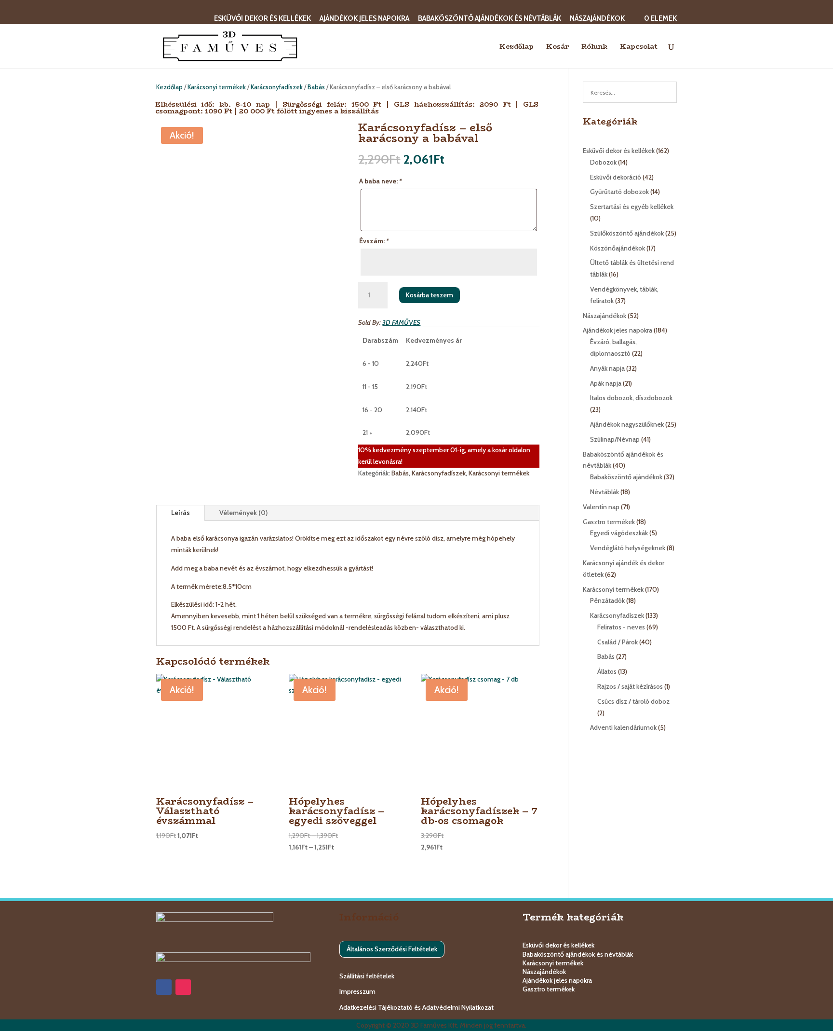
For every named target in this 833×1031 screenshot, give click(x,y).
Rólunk (594, 47)
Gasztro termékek (549, 989)
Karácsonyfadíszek (277, 87)
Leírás (180, 512)
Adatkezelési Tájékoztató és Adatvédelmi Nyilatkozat (416, 1007)
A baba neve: (380, 181)
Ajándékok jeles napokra (364, 19)
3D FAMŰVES (401, 322)
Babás (316, 87)
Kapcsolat (639, 47)
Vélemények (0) (243, 512)
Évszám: (374, 241)
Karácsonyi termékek (217, 87)
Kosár (557, 47)
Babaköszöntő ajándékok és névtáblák (489, 19)
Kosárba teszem (429, 295)
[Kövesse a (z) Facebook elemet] (164, 987)
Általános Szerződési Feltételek (392, 949)
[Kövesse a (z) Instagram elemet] (183, 987)
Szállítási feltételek (366, 976)
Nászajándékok (597, 19)
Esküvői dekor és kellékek (262, 19)
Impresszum (357, 991)
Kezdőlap (516, 47)
